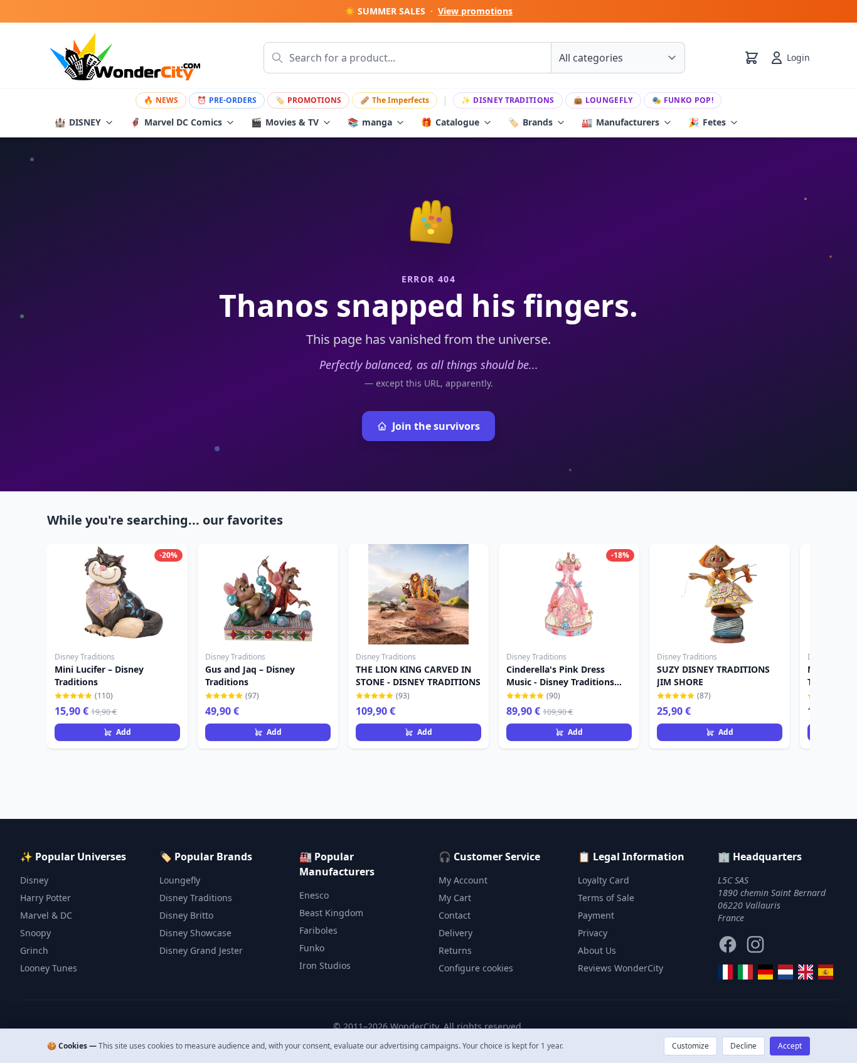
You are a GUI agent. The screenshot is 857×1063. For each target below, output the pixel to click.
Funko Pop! (682, 100)
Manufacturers (620, 122)
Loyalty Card (603, 880)
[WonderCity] (765, 972)
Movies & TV (285, 122)
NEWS (161, 100)
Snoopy (35, 933)
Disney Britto (186, 915)
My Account (463, 880)
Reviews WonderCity (620, 968)
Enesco (314, 895)
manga (370, 122)
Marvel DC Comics (176, 122)
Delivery (455, 933)
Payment (596, 915)
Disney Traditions (507, 100)
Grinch (34, 950)
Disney (34, 880)
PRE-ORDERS (227, 100)
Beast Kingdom (331, 913)
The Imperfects (394, 100)
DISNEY (78, 122)
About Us (597, 950)
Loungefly (603, 100)
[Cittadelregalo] (745, 972)
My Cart (455, 898)
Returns (455, 950)
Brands (530, 122)
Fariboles (318, 930)
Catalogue (450, 122)
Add (123, 732)
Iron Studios (325, 965)
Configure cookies (476, 968)
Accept (790, 1045)
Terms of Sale (606, 898)
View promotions (475, 11)
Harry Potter (45, 898)
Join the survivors (436, 426)
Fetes (707, 122)
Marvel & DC (46, 915)
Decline (743, 1045)
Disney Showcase (195, 933)
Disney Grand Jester (201, 950)
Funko (311, 948)
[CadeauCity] (725, 972)
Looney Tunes (48, 968)
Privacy (592, 933)
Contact (455, 915)
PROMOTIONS (308, 100)
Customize (690, 1045)
